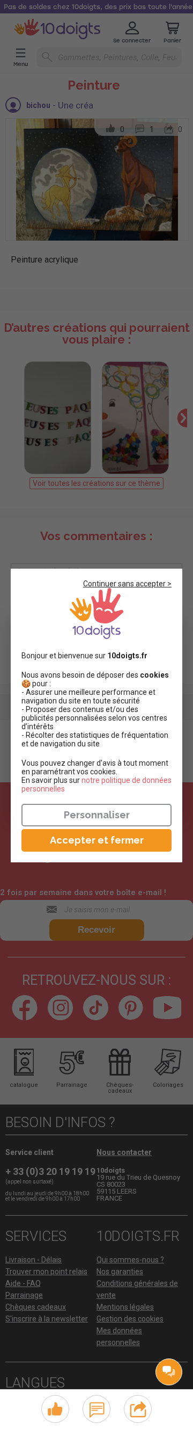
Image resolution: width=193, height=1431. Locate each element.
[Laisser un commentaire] (97, 1408)
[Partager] (138, 1408)
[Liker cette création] (55, 1409)
